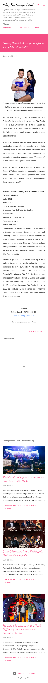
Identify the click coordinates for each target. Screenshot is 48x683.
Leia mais (7, 508)
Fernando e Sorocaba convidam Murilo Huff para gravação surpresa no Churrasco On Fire (22, 629)
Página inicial (8, 28)
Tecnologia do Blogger (25, 673)
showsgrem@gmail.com (24, 316)
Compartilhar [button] (35, 332)
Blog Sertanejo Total (18, 4)
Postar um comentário (28, 505)
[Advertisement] (24, 416)
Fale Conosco (24, 28)
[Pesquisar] (38, 4)
